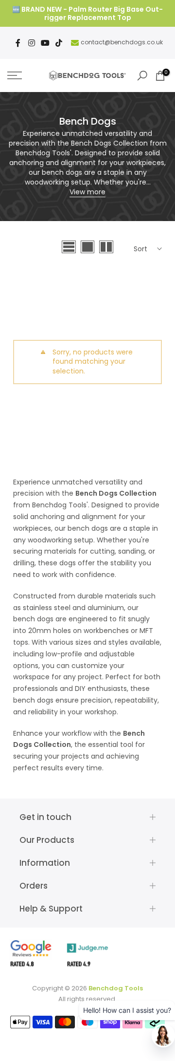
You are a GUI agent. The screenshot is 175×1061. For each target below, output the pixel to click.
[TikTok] (58, 42)
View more (87, 192)
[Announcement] (87, 13)
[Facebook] (18, 42)
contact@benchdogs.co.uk (122, 42)
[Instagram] (31, 42)
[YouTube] (45, 42)
